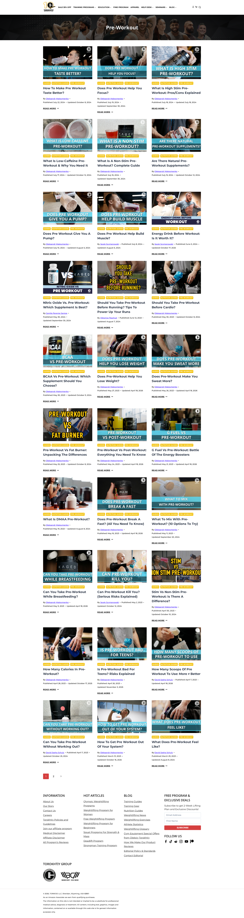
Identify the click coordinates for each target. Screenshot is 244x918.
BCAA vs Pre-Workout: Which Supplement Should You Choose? (67, 381)
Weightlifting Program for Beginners (98, 825)
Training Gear (131, 806)
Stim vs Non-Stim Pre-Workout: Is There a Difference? (169, 596)
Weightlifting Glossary (136, 829)
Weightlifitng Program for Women (98, 812)
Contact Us (49, 810)
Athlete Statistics (133, 824)
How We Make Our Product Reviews (139, 844)
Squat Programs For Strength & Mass (101, 834)
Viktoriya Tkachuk (108, 318)
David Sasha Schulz (164, 680)
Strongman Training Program (100, 845)
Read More (51, 108)
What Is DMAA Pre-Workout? (66, 519)
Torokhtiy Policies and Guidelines (55, 821)
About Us (48, 801)
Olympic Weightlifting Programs (96, 803)
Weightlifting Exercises (137, 819)
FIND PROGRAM (120, 7)
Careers (47, 815)
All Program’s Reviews (55, 842)
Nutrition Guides (60, 83)
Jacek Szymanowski (109, 244)
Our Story (48, 806)
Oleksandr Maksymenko (57, 99)
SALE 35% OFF (64, 7)
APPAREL (135, 7)
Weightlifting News (135, 815)
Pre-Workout (77, 83)
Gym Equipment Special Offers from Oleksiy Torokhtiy (141, 835)
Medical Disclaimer (54, 833)
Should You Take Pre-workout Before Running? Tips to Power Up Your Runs (121, 307)
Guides (47, 83)
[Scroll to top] (237, 907)
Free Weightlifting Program (99, 819)
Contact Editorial (133, 855)
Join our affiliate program (57, 828)
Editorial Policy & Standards (139, 851)
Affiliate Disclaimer (54, 837)
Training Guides (133, 801)
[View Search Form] (200, 7)
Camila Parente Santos (56, 313)
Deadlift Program (93, 841)
